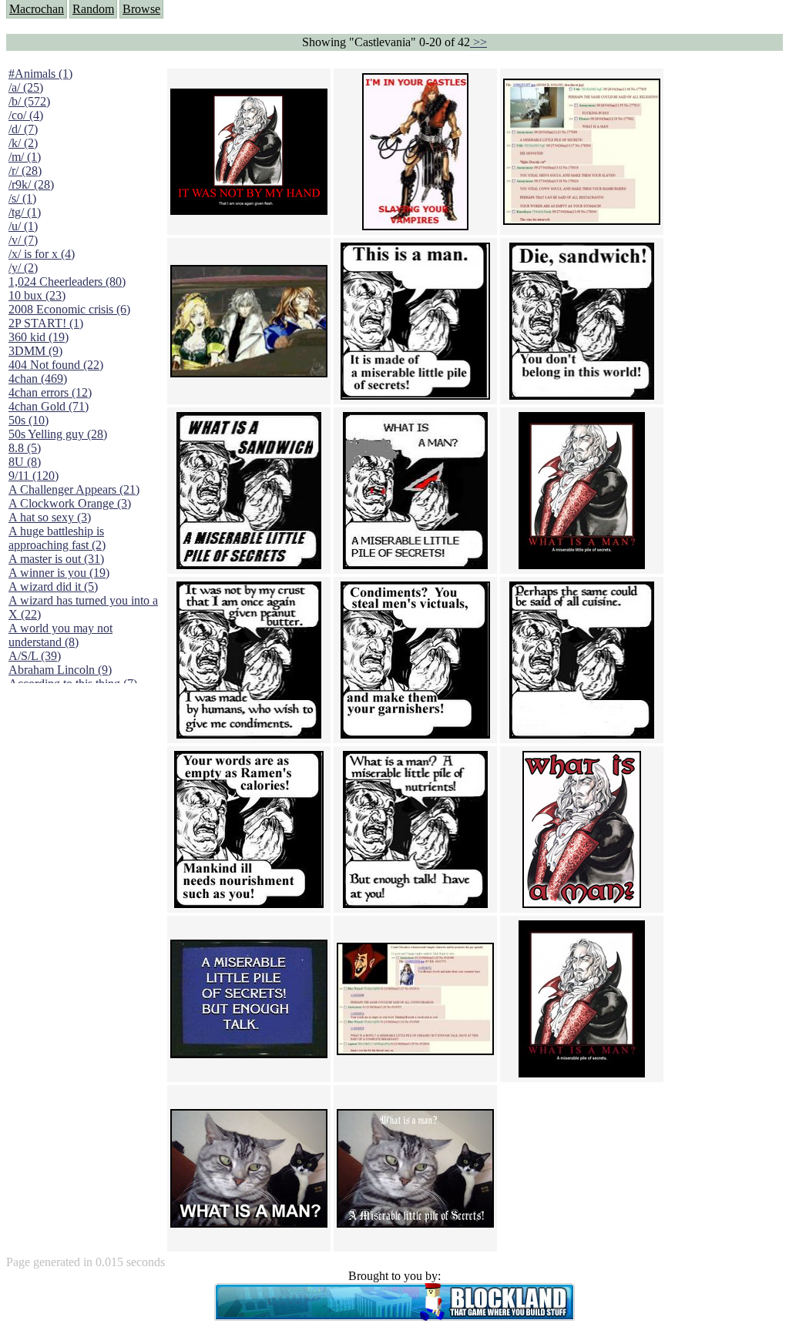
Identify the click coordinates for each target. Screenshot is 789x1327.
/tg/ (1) (24, 212)
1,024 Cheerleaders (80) (67, 281)
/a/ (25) (25, 87)
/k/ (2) (23, 142)
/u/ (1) (23, 226)
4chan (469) (37, 378)
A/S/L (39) (34, 655)
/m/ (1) (24, 156)
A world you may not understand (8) (60, 635)
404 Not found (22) (55, 364)
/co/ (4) (25, 115)
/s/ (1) (22, 198)
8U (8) (24, 461)
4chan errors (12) (50, 392)
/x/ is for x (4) (41, 253)
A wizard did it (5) (53, 586)
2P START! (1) (45, 323)
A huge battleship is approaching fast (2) (57, 537)
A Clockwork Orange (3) (69, 503)
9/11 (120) (33, 475)
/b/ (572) (29, 101)
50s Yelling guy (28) (57, 434)
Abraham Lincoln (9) (60, 669)
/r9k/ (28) (31, 184)
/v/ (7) (23, 239)
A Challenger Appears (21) (73, 489)
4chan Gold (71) (48, 406)
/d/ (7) (23, 129)
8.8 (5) (24, 447)
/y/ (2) (23, 267)
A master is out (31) (56, 558)
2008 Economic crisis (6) (69, 309)
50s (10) (28, 420)
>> (478, 42)
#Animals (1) (40, 73)
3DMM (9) (35, 350)
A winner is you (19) (58, 572)
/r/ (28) (25, 170)
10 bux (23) (36, 295)
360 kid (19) (38, 336)
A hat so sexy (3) (49, 517)
